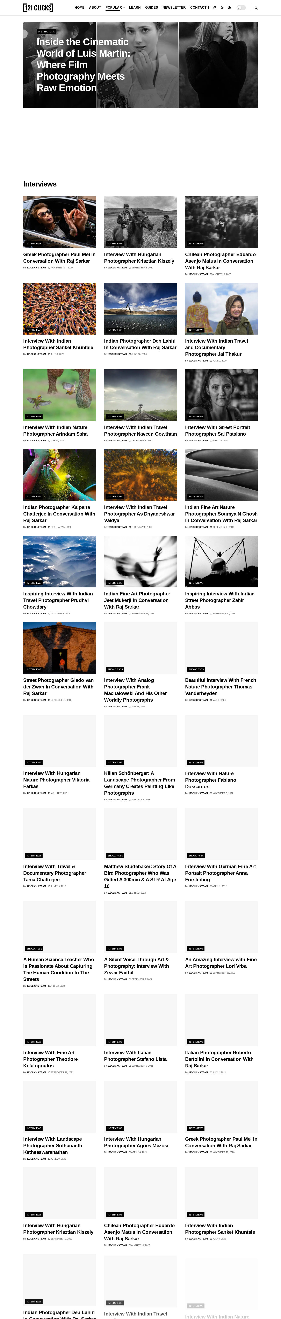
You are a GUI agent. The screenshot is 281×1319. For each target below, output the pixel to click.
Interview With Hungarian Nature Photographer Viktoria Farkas (56, 779)
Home (80, 7)
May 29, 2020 (57, 440)
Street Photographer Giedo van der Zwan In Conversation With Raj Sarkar (58, 686)
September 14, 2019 (223, 613)
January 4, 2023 (140, 799)
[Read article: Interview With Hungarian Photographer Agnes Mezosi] (140, 1107)
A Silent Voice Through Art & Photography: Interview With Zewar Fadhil (136, 966)
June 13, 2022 (58, 886)
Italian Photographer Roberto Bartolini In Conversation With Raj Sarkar (219, 1059)
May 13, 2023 (219, 700)
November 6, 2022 (222, 793)
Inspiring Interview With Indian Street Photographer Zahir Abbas (220, 600)
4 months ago (74, 98)
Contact (198, 7)
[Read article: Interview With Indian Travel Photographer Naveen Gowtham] (140, 395)
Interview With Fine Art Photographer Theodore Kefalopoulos (50, 1059)
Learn (135, 7)
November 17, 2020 (61, 267)
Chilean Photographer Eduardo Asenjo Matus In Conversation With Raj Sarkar (220, 261)
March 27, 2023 (59, 793)
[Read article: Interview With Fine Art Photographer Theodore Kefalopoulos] (59, 1020)
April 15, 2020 (220, 440)
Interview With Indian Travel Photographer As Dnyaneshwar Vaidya (139, 513)
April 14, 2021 (139, 1152)
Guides (151, 7)
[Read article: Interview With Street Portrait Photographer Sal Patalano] (221, 395)
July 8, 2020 (57, 354)
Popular (114, 7)
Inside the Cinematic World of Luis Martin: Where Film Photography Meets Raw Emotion (83, 64)
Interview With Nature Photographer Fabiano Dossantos (210, 780)
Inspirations (46, 31)
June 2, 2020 (219, 360)
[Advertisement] (140, 145)
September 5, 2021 (142, 1066)
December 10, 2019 (223, 527)
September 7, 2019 (61, 700)
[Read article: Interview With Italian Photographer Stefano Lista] (140, 1020)
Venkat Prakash (50, 98)
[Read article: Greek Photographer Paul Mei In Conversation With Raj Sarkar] (59, 222)
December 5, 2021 (141, 979)
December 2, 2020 (141, 440)
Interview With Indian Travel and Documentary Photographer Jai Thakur (216, 347)
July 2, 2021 (219, 1072)
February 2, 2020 (141, 527)
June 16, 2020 (139, 354)
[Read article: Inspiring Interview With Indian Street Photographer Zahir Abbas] (221, 562)
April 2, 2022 (138, 893)
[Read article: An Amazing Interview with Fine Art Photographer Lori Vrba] (221, 927)
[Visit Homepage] (38, 7)
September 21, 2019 (142, 613)
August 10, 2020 (221, 274)
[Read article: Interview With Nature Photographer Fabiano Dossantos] (221, 741)
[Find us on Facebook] (208, 8)
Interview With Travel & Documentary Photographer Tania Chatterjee (54, 873)
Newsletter (174, 7)
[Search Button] (256, 7)
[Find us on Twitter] (222, 8)
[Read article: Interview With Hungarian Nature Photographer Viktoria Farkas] (59, 741)
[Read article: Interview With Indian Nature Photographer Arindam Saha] (59, 395)
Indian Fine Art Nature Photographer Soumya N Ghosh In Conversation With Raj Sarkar (221, 513)
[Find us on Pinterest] (229, 8)
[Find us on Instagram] (215, 8)
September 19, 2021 (61, 1072)
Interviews (34, 243)
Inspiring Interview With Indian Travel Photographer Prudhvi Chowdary (58, 600)
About (95, 7)
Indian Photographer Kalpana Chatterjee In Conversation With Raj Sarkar (59, 513)
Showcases (115, 669)
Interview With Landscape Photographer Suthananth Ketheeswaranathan (52, 1145)
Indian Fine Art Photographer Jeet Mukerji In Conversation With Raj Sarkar (137, 600)
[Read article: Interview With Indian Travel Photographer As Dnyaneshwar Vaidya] (140, 475)
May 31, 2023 (138, 706)
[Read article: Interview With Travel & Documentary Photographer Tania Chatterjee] (59, 834)
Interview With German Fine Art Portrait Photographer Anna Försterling (220, 873)
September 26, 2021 (223, 972)
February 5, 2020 (60, 527)
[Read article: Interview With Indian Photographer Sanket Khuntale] (59, 309)
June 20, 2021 (58, 1159)
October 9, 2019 (60, 613)
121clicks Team (36, 267)
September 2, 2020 (142, 267)
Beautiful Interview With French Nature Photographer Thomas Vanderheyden (220, 686)
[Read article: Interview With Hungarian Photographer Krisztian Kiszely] (140, 222)
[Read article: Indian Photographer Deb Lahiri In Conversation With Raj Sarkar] (140, 309)
